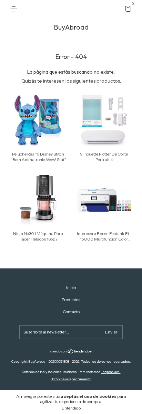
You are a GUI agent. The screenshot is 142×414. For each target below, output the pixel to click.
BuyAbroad (71, 27)
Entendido (71, 408)
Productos (71, 299)
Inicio (71, 287)
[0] (127, 10)
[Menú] (15, 9)
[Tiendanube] (71, 352)
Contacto (71, 311)
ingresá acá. (111, 372)
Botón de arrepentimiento (71, 379)
